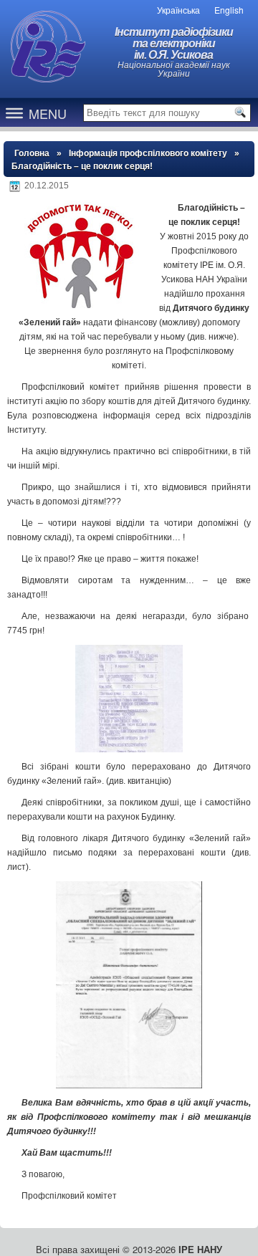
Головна (31, 153)
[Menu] (14, 112)
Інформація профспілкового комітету (148, 153)
